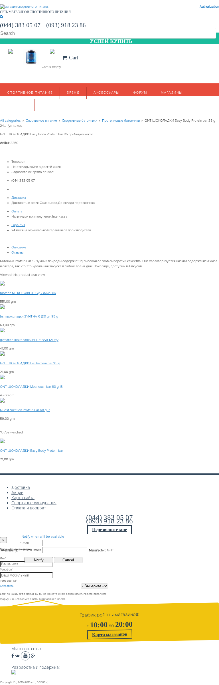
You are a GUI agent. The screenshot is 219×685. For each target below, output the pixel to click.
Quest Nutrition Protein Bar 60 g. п (25, 410)
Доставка (18, 198)
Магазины (171, 93)
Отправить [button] (6, 586)
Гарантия (18, 225)
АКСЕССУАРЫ (106, 93)
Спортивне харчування (33, 502)
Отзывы (17, 252)
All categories (10, 120)
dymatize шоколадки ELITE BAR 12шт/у (29, 340)
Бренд (73, 93)
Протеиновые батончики (121, 120)
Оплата (16, 211)
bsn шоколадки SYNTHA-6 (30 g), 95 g (29, 316)
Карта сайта (23, 497)
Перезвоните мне (109, 529)
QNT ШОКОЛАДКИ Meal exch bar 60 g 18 (31, 387)
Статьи (76, 105)
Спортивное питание (30, 93)
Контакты (17, 105)
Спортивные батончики (79, 120)
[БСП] (24, 7)
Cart (73, 58)
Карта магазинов (109, 634)
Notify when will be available (41, 537)
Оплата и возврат (28, 508)
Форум (140, 93)
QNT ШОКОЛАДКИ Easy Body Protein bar (31, 451)
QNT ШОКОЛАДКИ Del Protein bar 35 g (30, 363)
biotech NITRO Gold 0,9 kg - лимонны (28, 293)
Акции (48, 105)
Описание (18, 247)
